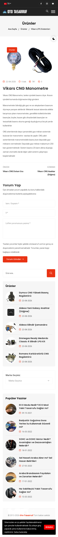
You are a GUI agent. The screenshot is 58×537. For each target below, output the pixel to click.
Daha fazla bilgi (20, 532)
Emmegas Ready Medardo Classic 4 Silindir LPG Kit (33, 340)
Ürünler (24, 29)
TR (8, 4)
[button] (53, 12)
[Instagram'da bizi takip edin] (47, 3)
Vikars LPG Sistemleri (40, 29)
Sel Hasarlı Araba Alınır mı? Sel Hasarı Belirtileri (35, 459)
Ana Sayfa (12, 29)
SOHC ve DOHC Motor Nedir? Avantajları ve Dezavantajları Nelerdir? (35, 442)
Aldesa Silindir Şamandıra (33, 324)
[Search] (47, 12)
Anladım (49, 527)
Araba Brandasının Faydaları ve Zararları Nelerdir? (35, 475)
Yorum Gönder (13, 259)
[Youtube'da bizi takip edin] (53, 3)
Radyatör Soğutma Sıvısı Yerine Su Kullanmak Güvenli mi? (34, 423)
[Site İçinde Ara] (51, 273)
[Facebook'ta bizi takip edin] (41, 3)
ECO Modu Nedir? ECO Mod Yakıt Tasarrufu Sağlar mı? (33, 406)
